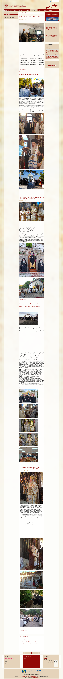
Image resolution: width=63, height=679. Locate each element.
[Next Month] (46, 658)
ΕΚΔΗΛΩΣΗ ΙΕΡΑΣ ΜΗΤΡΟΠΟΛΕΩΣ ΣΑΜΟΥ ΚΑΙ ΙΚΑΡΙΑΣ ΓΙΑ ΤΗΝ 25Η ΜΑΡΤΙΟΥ (51, 28)
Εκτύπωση (21, 69)
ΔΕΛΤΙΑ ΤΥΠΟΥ (7, 14)
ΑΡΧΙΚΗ (5, 10)
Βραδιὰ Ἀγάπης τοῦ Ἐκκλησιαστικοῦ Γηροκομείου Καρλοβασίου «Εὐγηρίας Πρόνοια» (52, 51)
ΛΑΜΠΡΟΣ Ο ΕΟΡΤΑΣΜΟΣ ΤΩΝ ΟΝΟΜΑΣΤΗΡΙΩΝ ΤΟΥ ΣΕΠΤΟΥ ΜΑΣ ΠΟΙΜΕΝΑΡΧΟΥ (31, 198)
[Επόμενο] (37, 653)
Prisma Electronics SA (35, 677)
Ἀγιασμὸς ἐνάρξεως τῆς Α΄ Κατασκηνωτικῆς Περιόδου (29, 17)
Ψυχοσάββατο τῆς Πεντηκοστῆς (24, 640)
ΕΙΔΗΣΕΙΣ (6, 13)
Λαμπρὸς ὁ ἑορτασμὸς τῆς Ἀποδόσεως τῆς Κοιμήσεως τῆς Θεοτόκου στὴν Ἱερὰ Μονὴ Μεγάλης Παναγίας (52, 47)
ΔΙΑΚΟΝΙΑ (27, 10)
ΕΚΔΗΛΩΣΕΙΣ (7, 16)
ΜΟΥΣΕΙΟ (22, 10)
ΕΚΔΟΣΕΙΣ (40, 10)
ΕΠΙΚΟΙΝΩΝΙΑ (51, 10)
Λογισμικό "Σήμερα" (7, 663)
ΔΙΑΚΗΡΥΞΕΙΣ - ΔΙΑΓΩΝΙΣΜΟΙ (9, 17)
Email (25, 69)
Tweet (19, 71)
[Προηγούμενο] (25, 653)
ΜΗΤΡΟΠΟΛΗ (10, 10)
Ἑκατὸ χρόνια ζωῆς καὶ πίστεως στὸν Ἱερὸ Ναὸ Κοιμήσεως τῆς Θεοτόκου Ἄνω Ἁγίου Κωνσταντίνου (52, 57)
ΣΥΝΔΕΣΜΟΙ (45, 10)
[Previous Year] (44, 658)
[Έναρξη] (24, 653)
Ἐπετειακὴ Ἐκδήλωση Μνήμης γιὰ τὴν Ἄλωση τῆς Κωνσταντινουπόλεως (31, 639)
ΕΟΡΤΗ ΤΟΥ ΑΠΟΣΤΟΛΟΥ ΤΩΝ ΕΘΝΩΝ (28, 74)
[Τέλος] (39, 653)
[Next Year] (45, 658)
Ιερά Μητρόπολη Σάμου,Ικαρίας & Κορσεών (29, 676)
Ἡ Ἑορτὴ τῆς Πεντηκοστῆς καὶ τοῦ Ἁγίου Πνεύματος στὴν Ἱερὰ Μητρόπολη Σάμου (30, 468)
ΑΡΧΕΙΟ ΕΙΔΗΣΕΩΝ (34, 10)
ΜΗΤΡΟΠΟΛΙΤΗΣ (17, 10)
